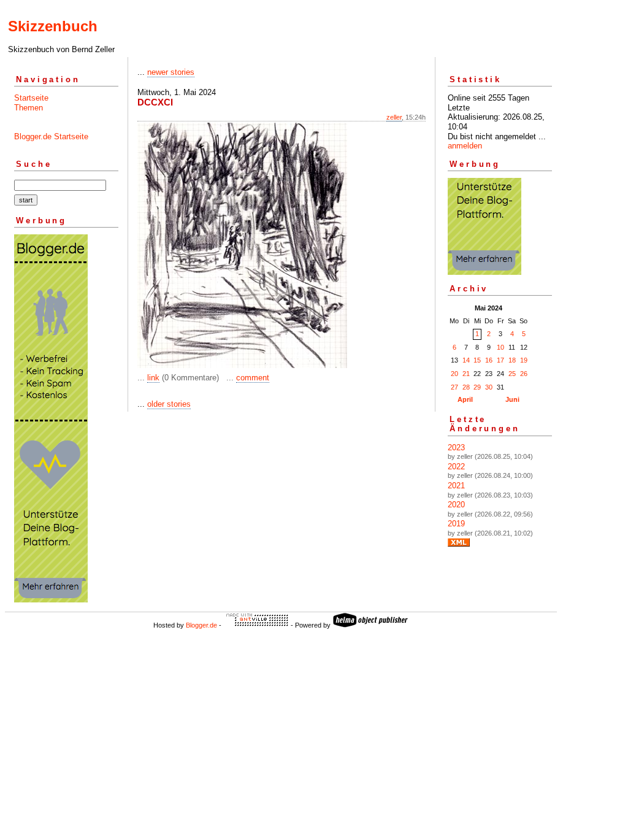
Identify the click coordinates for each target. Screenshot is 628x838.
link (153, 377)
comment (252, 377)
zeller (394, 117)
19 (523, 360)
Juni (512, 399)
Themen (28, 107)
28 (466, 387)
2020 (456, 504)
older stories (169, 404)
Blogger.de (201, 625)
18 (512, 360)
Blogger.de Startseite (51, 136)
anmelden (465, 145)
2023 (456, 447)
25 (512, 373)
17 (500, 360)
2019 (456, 523)
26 (523, 373)
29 (477, 387)
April (465, 399)
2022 (456, 466)
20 (454, 373)
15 (477, 360)
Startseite (31, 97)
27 (454, 387)
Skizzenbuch (53, 26)
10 (500, 347)
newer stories (170, 72)
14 (466, 360)
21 (466, 373)
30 (488, 387)
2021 (456, 485)
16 (488, 360)
